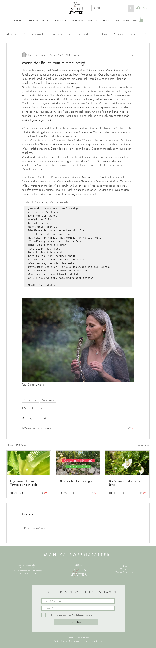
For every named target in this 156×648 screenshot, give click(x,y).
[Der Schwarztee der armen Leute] (127, 463)
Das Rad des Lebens (61, 34)
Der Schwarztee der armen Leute (124, 482)
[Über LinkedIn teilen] (38, 418)
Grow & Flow (96, 640)
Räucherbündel (30, 400)
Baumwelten (119, 34)
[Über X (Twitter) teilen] (30, 418)
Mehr (133, 34)
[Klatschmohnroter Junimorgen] (78, 463)
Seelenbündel (48, 400)
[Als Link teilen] (45, 418)
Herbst (39, 408)
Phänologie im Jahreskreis (35, 34)
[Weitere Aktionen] (132, 55)
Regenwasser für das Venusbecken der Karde (23, 482)
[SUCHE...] (131, 8)
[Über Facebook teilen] (23, 418)
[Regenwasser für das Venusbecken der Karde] (29, 463)
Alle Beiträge (12, 34)
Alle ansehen (144, 444)
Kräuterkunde (102, 34)
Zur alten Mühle (83, 34)
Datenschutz (83, 636)
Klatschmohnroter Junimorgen (76, 481)
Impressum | (72, 636)
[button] (141, 19)
